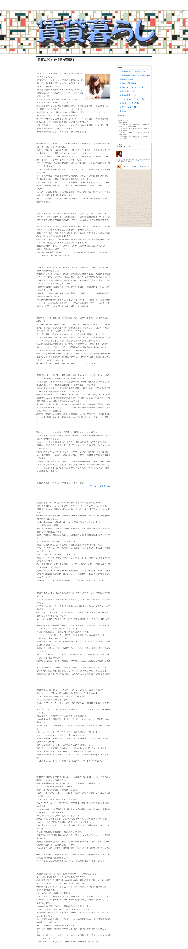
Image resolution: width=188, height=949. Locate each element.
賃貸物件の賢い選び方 (128, 83)
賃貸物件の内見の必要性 (129, 107)
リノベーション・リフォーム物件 (132, 99)
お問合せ (123, 111)
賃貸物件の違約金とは (128, 79)
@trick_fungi (138, 166)
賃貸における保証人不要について (132, 103)
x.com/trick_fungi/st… (139, 161)
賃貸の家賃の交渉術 (127, 91)
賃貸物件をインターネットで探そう (133, 87)
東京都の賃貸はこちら (128, 95)
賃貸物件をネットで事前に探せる (132, 71)
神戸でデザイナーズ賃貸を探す (98, 486)
